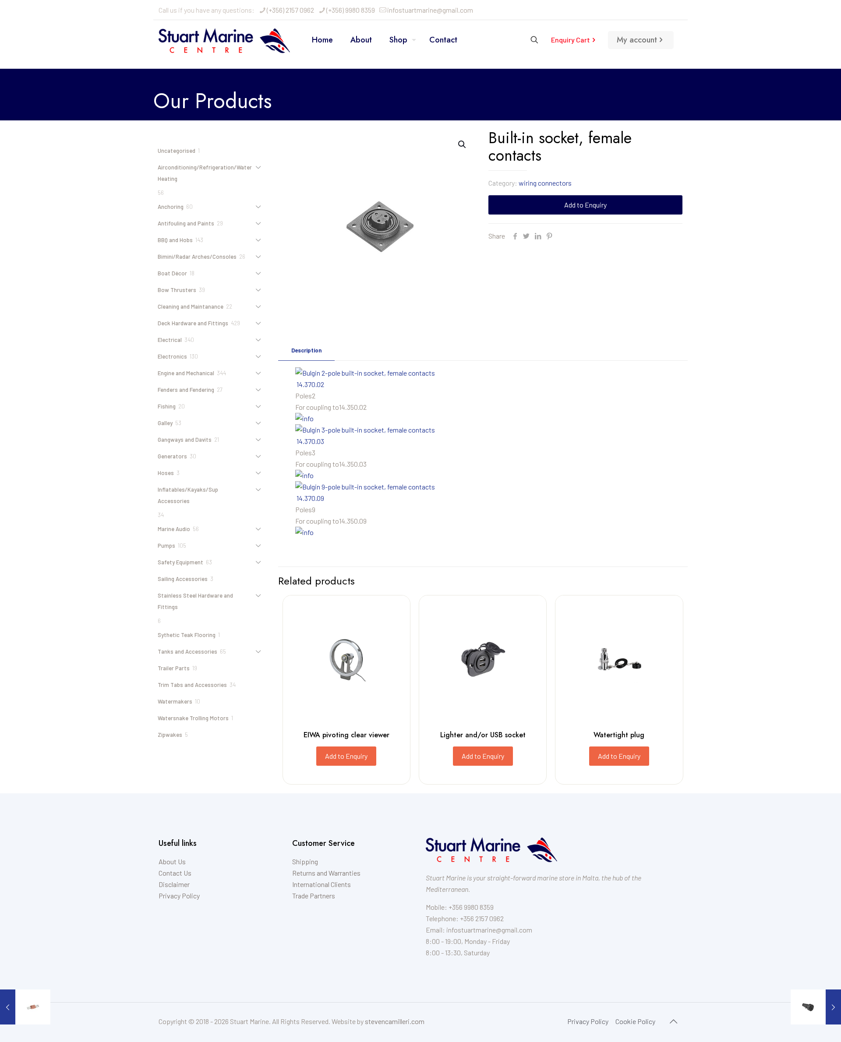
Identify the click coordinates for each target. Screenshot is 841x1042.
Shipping (305, 861)
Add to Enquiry (585, 205)
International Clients (321, 884)
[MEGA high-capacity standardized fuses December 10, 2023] (25, 1006)
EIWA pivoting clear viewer (346, 735)
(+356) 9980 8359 (350, 10)
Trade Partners (313, 895)
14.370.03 (310, 441)
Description (306, 350)
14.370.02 (310, 384)
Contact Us (175, 873)
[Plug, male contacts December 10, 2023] (816, 1006)
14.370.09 (310, 498)
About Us (172, 861)
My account (637, 40)
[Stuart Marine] (224, 40)
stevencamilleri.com (394, 1021)
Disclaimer (174, 884)
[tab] (306, 350)
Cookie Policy (635, 1021)
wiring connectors (545, 183)
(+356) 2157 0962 (290, 10)
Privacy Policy (179, 895)
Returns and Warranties (326, 873)
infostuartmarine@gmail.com (430, 10)
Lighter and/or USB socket (483, 735)
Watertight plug (619, 735)
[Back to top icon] (673, 1021)
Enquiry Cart (570, 39)
